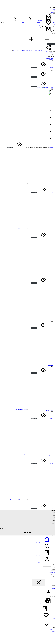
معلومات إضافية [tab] (51, 52)
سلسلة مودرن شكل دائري (50, 320)
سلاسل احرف (51, 88)
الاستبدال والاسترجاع (52, 518)
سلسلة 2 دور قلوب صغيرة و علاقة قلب (49, 410)
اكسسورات (38, 22)
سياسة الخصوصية (53, 523)
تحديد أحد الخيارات (51, 147)
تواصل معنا (53, 512)
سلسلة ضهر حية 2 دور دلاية (50, 455)
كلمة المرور (53, 567)
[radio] (25, 90)
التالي (54, 24)
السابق (54, 23)
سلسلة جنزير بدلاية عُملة (50, 184)
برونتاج (54, 9)
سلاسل (23, 22)
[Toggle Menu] (54, 12)
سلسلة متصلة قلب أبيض (50, 365)
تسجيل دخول (53, 12)
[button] (44, 542)
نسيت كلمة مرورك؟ (52, 572)
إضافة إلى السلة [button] (51, 67)
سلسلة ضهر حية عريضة (50, 59)
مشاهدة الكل (53, 588)
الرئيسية (54, 22)
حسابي (54, 513)
